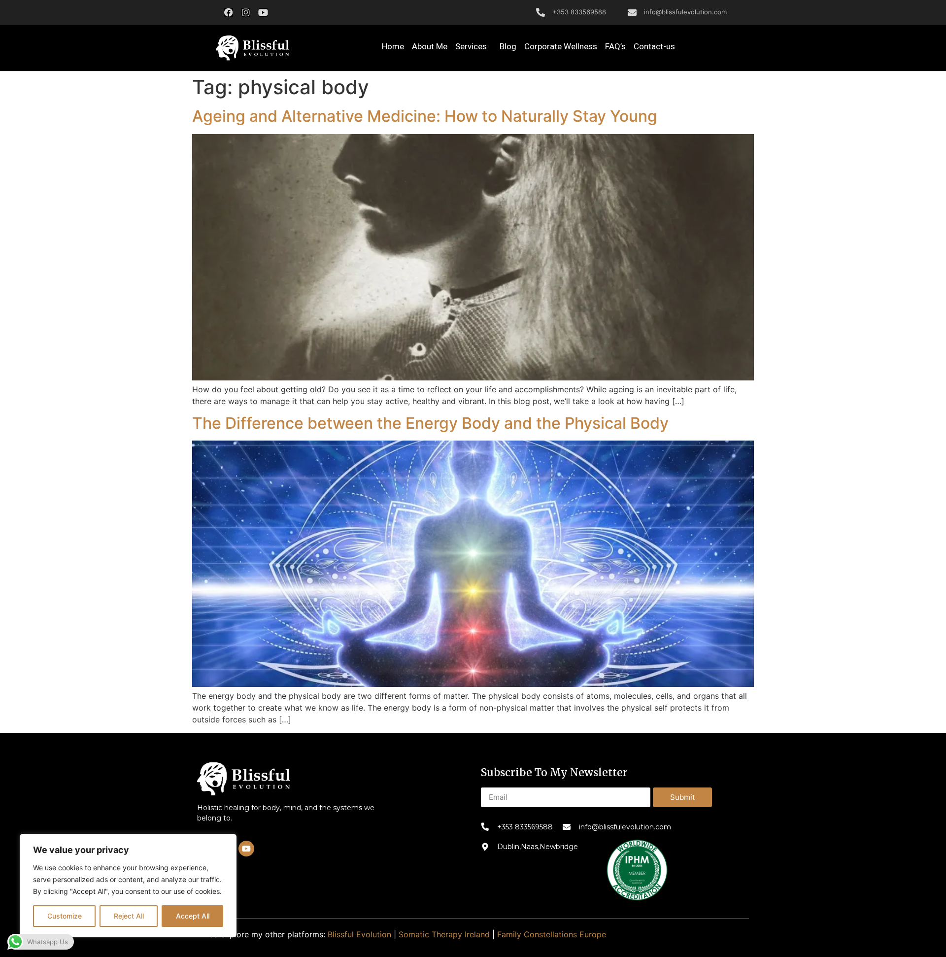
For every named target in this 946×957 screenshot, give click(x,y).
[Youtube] (263, 12)
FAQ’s (615, 46)
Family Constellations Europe (551, 934)
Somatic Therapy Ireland (444, 934)
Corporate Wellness (560, 46)
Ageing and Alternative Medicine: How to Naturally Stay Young (424, 116)
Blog (508, 46)
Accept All (192, 916)
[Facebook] (228, 12)
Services (471, 46)
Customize (64, 916)
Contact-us (654, 46)
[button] (252, 48)
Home (393, 46)
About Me (429, 46)
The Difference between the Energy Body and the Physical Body (430, 423)
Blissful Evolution (359, 934)
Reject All (129, 916)
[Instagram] (245, 12)
